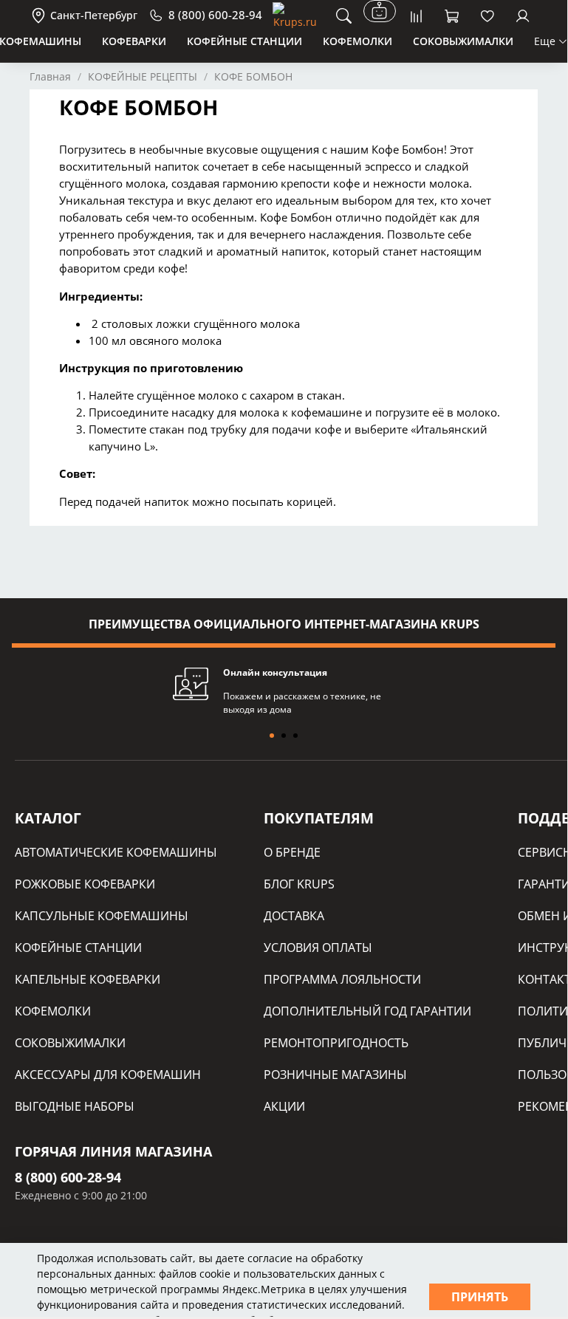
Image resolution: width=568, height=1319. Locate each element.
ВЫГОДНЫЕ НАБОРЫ (74, 1106)
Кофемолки (357, 41)
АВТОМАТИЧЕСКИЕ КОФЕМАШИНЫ (116, 852)
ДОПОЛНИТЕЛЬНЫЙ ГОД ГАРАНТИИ (367, 1011)
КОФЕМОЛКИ (53, 1011)
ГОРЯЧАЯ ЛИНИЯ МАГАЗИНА (113, 1151)
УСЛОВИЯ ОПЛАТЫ (318, 947)
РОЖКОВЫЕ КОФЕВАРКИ (85, 884)
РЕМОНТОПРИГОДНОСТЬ (336, 1043)
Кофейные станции (244, 41)
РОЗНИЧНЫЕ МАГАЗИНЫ (335, 1074)
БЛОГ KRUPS (299, 884)
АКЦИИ (284, 1106)
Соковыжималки (463, 41)
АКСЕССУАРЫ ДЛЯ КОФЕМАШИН (108, 1074)
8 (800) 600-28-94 (68, 1177)
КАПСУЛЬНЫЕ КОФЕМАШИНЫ (101, 916)
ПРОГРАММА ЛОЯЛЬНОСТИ (342, 979)
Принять (479, 1297)
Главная (50, 76)
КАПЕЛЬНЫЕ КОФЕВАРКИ (87, 979)
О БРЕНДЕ (292, 852)
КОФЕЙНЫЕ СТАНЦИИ (78, 947)
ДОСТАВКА (294, 916)
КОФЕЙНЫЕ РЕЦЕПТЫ (142, 76)
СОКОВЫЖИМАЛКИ (70, 1043)
